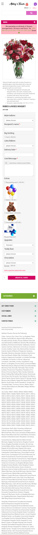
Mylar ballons (9, 115)
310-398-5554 (26, 30)
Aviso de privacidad (7, 329)
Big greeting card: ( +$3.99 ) (15, 182)
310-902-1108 (15, 30)
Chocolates (9, 258)
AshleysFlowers (17, 327)
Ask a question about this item (14, 270)
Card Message (11, 159)
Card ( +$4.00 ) (11, 137)
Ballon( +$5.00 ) (11, 200)
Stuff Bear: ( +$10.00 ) (13, 213)
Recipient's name (12, 124)
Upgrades (8, 240)
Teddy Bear (9, 249)
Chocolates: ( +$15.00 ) (13, 222)
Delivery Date (10, 150)
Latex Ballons (9, 141)
